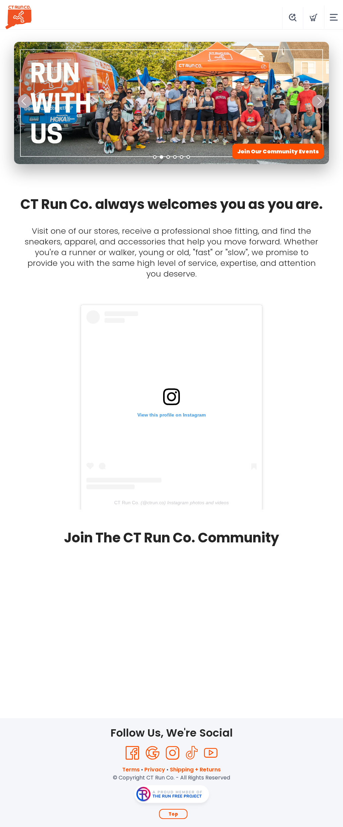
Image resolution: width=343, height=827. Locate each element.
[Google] (152, 753)
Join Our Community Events (278, 151)
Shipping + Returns (195, 769)
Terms (131, 769)
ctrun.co (155, 502)
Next (318, 101)
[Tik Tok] (192, 753)
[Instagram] (172, 753)
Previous (24, 101)
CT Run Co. (126, 502)
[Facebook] (132, 753)
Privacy (154, 769)
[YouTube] (211, 753)
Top (173, 814)
